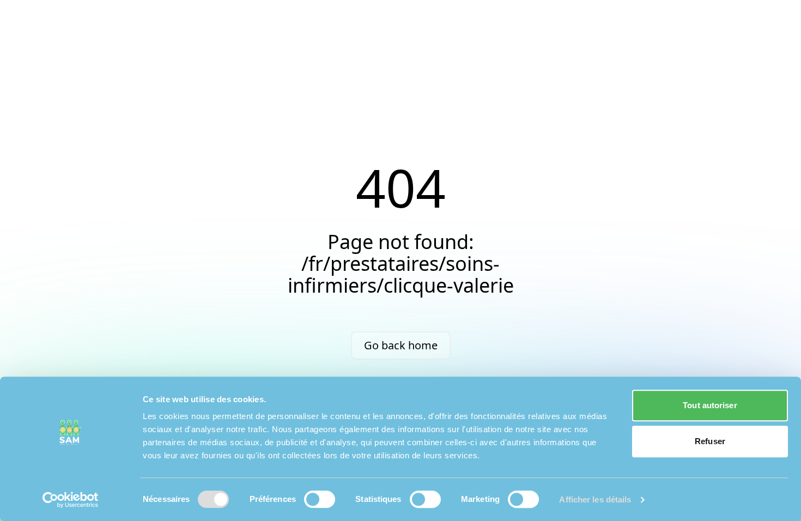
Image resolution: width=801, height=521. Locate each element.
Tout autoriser (710, 405)
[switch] (319, 499)
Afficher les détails (595, 499)
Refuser (710, 441)
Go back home (401, 345)
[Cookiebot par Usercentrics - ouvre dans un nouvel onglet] (70, 500)
